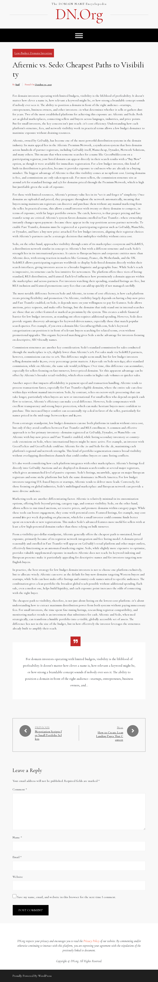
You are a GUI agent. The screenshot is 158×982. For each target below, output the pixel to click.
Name (17, 837)
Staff (17, 84)
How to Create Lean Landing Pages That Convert (109, 736)
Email (17, 857)
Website (18, 877)
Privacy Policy (91, 941)
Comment (20, 789)
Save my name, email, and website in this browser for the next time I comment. (66, 897)
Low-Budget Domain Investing (33, 53)
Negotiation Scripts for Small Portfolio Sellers (48, 735)
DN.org (79, 14)
